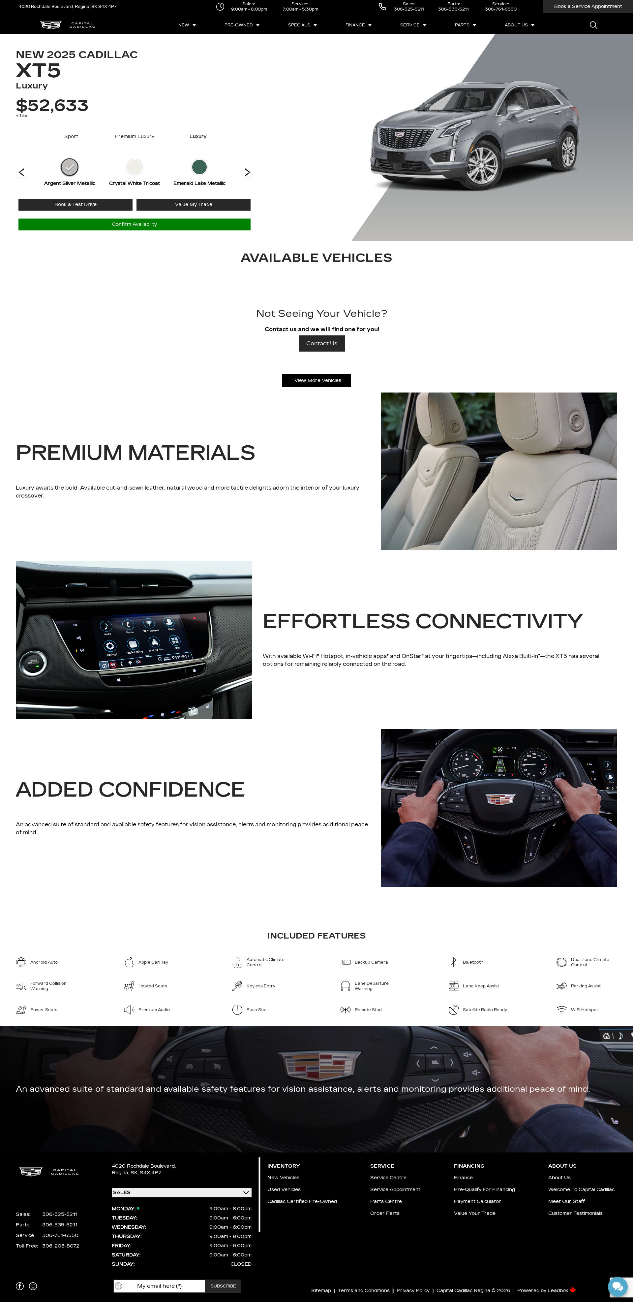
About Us (516, 25)
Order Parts (385, 1213)
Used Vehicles (284, 1189)
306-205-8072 (60, 1246)
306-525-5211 (409, 9)
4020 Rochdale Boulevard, (46, 6)
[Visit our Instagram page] (33, 1286)
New (183, 25)
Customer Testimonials (575, 1213)
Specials (299, 25)
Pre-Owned (239, 25)
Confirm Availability (134, 224)
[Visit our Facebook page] (20, 1286)
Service (410, 25)
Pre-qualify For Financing (484, 1189)
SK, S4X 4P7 (146, 1173)
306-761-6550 (501, 9)
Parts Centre (386, 1201)
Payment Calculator (477, 1201)
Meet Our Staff (566, 1201)
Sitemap (321, 1290)
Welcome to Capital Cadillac (581, 1189)
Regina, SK (85, 6)
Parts (462, 25)
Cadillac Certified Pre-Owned (302, 1201)
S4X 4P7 (107, 6)
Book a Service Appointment (588, 6)
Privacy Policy (413, 1290)
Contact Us (321, 343)
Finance (355, 25)
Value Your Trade (475, 1213)
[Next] (22, 173)
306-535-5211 (453, 9)
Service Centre (388, 1178)
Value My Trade (193, 204)
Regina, (121, 1173)
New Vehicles (283, 1178)
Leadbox (558, 1290)
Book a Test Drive (75, 204)
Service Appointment (395, 1189)
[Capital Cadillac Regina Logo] (67, 25)
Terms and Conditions (364, 1290)
